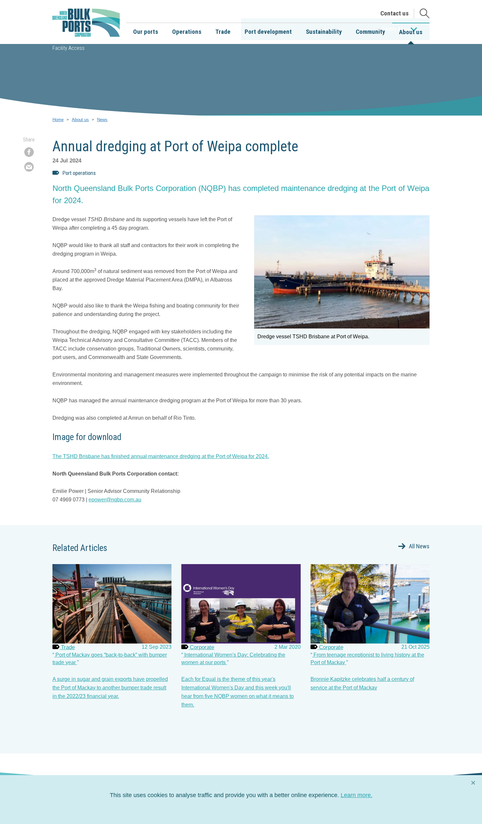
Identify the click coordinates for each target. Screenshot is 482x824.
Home (58, 119)
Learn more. (356, 795)
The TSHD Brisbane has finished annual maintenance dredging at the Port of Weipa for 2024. (160, 456)
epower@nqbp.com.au (115, 499)
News (102, 119)
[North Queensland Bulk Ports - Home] (86, 23)
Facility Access (68, 48)
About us (80, 119)
